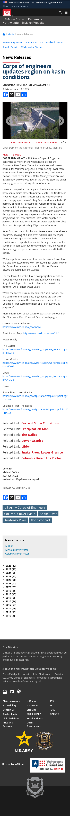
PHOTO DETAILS (20, 142)
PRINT (6, 154)
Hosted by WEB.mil (13, 764)
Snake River (48, 514)
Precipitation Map (35, 429)
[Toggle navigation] (64, 12)
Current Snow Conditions (40, 423)
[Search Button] (59, 12)
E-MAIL (17, 154)
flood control (40, 520)
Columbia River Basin (19, 514)
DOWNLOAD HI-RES (46, 142)
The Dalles (29, 435)
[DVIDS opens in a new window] (19, 691)
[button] (16, 6)
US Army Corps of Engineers (25, 507)
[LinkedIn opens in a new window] (12, 691)
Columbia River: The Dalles (41, 458)
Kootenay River (15, 520)
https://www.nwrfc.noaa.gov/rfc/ (40, 333)
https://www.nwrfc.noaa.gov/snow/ (22, 327)
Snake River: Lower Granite (42, 452)
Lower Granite (32, 441)
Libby (25, 446)
